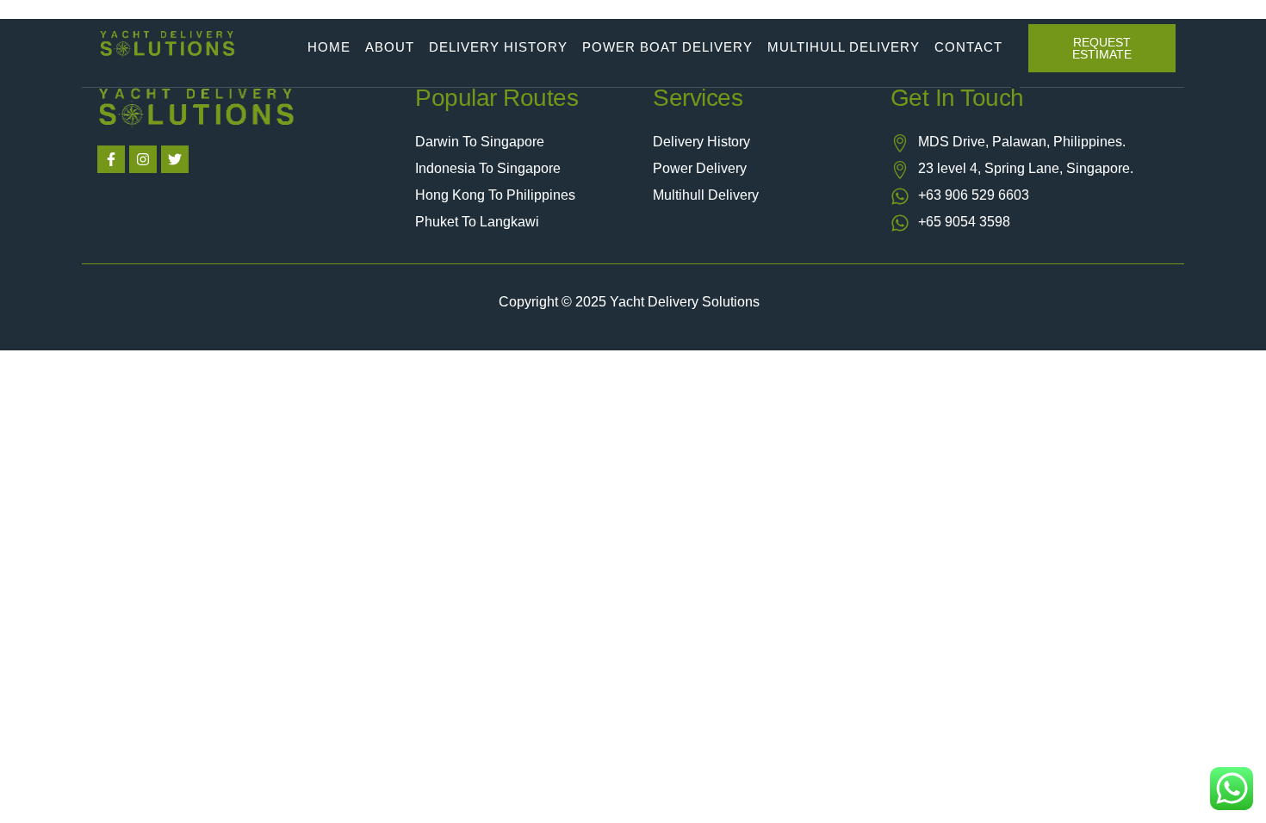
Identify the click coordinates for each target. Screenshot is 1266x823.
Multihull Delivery (843, 47)
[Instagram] (143, 159)
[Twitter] (175, 159)
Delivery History (498, 47)
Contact (968, 47)
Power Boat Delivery (667, 47)
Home (329, 47)
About (389, 47)
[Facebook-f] (111, 159)
